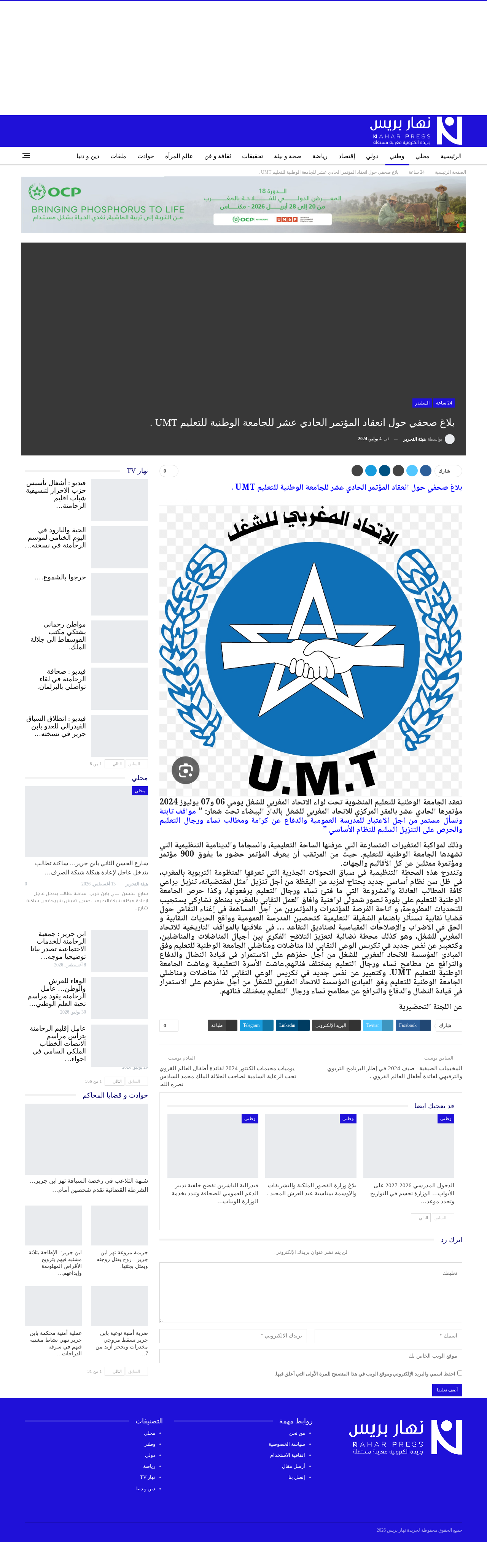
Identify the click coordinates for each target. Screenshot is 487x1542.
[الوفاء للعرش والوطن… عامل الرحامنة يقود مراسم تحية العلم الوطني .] (119, 996)
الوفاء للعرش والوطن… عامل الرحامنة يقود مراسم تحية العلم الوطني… (56, 992)
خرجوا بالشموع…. (60, 577)
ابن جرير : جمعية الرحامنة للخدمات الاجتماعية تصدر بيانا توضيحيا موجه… (58, 945)
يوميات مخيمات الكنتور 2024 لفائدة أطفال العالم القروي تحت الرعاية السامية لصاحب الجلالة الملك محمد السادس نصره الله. (227, 1076)
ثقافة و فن (217, 156)
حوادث (145, 156)
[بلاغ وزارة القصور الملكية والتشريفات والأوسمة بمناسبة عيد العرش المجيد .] (310, 1146)
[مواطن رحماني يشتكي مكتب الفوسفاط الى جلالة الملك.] (119, 639)
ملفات (118, 156)
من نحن (297, 1433)
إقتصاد (347, 156)
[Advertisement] (243, 58)
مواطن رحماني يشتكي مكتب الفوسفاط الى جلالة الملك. (58, 635)
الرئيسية (451, 156)
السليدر (422, 403)
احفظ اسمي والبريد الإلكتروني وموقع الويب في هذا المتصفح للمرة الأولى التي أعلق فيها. (365, 1374)
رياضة (320, 156)
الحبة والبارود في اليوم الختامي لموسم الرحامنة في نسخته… (55, 537)
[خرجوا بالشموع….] (119, 592)
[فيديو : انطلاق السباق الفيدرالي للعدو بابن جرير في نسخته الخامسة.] (119, 734)
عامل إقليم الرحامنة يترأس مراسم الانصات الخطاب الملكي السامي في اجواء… (58, 1044)
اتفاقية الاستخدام (287, 1455)
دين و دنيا (87, 156)
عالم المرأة (179, 156)
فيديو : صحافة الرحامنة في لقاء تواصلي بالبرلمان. (61, 679)
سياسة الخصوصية (287, 1444)
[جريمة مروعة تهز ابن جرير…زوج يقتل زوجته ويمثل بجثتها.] (119, 1225)
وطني (397, 156)
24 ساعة (444, 403)
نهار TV (147, 1477)
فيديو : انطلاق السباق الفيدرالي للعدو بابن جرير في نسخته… (56, 726)
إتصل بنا (296, 1477)
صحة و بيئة (287, 156)
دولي (372, 156)
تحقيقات (252, 156)
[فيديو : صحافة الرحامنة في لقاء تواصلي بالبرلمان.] (119, 687)
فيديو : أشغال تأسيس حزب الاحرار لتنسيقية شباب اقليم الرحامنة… (56, 494)
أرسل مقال (293, 1466)
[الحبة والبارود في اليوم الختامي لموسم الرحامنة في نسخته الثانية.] (119, 545)
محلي (422, 156)
